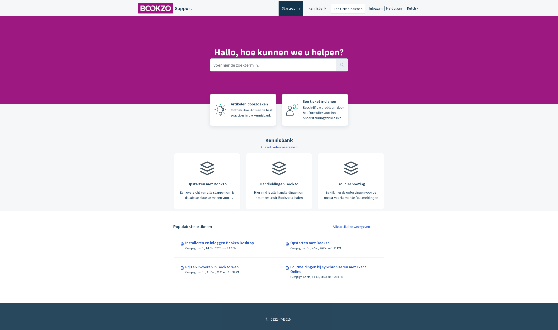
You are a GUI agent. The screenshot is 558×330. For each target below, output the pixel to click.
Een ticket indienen (348, 9)
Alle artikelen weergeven (279, 147)
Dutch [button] (411, 8)
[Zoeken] (342, 64)
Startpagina (291, 8)
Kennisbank (317, 8)
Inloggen (376, 8)
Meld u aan (394, 8)
